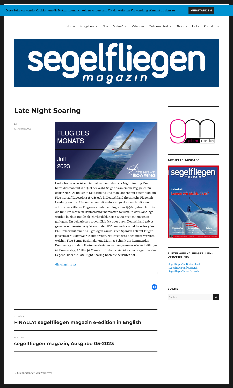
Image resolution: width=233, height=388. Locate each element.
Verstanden (201, 10)
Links (195, 26)
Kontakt (209, 26)
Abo (105, 26)
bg (15, 124)
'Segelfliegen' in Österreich (183, 267)
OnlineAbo (120, 26)
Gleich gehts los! (66, 264)
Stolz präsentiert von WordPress (34, 373)
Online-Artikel (158, 26)
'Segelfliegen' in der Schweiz (183, 271)
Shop (180, 26)
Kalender (138, 26)
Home (71, 26)
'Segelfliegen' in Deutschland (184, 264)
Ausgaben (87, 26)
